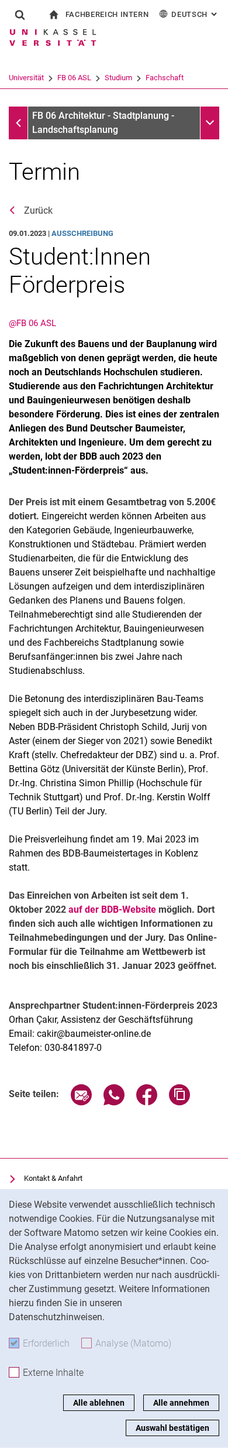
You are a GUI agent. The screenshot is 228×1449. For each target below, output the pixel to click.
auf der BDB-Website (112, 909)
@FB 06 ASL (32, 323)
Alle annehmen (181, 1402)
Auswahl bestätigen (172, 1428)
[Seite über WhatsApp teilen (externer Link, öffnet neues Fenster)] (114, 1102)
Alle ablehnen (99, 1402)
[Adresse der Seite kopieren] (179, 1102)
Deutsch (195, 14)
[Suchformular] (20, 14)
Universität (26, 77)
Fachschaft (165, 77)
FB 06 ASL (74, 77)
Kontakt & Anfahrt (53, 1178)
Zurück (38, 210)
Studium (118, 77)
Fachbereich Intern (107, 14)
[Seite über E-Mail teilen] (81, 1102)
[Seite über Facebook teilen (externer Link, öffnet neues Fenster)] (146, 1102)
